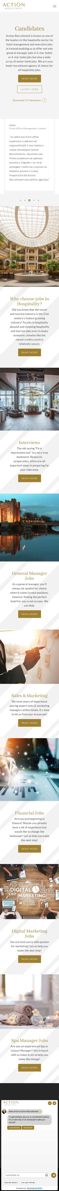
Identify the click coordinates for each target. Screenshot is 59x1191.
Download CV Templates (27, 100)
